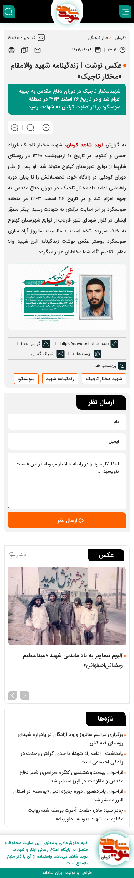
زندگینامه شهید (60, 379)
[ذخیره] (24, 49)
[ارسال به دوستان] (37, 49)
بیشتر (20, 555)
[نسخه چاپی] (11, 49)
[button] (24, 695)
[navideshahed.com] (114, 849)
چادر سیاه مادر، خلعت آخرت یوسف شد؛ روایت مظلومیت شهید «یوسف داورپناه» (75, 814)
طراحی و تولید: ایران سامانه (67, 872)
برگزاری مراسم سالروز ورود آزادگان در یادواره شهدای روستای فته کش (70, 739)
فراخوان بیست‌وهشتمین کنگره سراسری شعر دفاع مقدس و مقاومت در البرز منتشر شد (71, 776)
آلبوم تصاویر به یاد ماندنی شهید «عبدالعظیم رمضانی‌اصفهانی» (73, 660)
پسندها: (83, 353)
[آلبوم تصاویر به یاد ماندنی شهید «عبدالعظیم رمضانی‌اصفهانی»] (67, 606)
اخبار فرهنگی (99, 37)
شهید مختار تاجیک (104, 379)
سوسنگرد (26, 379)
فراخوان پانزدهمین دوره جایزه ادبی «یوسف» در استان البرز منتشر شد (68, 795)
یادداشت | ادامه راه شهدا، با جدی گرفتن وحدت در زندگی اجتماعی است (72, 758)
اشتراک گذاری (43, 353)
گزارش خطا (30, 343)
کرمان (119, 37)
